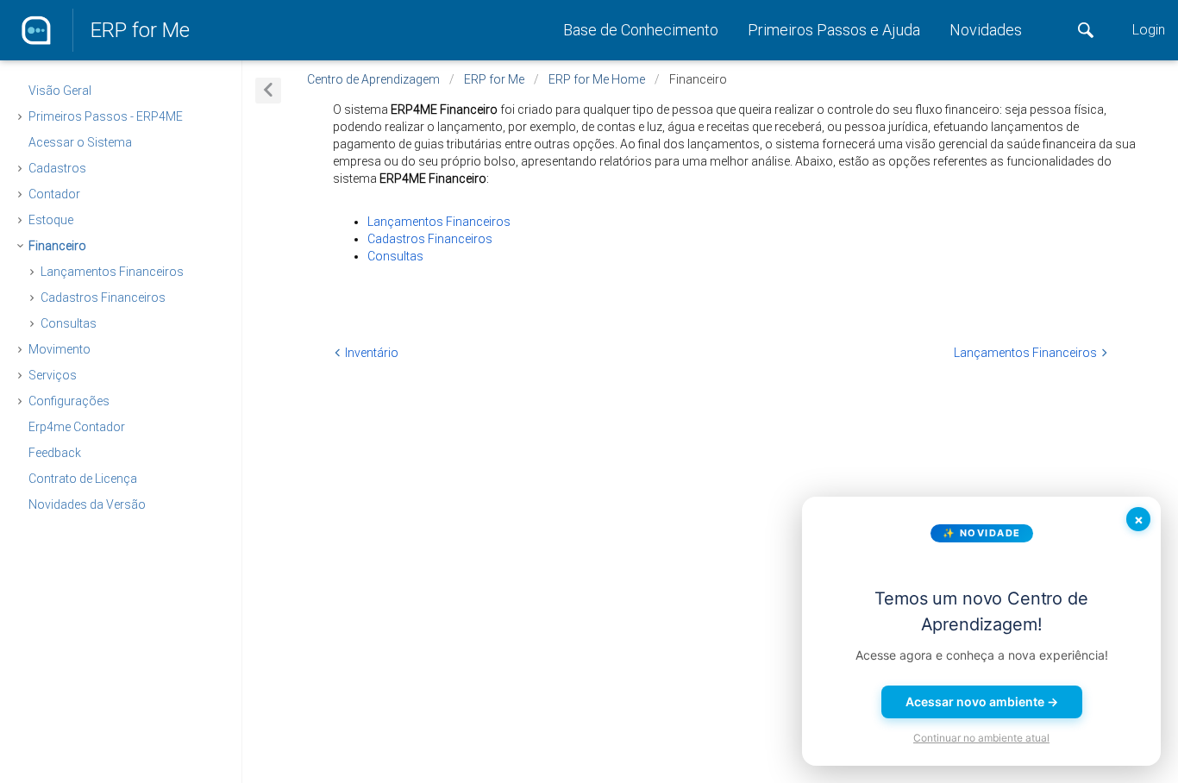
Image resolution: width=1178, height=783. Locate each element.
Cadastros (57, 168)
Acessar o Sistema (80, 142)
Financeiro (57, 246)
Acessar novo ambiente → (981, 701)
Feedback (54, 453)
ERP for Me (140, 30)
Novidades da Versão (87, 504)
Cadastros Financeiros (103, 297)
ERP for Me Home (596, 79)
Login (1148, 30)
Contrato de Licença (82, 478)
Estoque (50, 220)
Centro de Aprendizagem (373, 79)
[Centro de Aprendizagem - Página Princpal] (36, 30)
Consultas (69, 323)
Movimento (59, 349)
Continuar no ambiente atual (981, 737)
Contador (54, 194)
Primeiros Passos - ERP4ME (105, 116)
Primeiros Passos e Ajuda (836, 30)
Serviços (52, 375)
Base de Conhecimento (642, 30)
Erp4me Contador (76, 427)
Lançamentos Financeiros (112, 272)
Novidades (985, 30)
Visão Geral (59, 90)
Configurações (69, 401)
